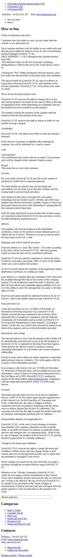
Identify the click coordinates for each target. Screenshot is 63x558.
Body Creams (14, 510)
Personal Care (14, 521)
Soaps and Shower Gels (18, 524)
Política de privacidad (17, 550)
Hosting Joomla (8, 555)
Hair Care (12, 515)
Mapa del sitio (14, 547)
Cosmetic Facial (15, 513)
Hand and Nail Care (17, 518)
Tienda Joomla (25, 555)
